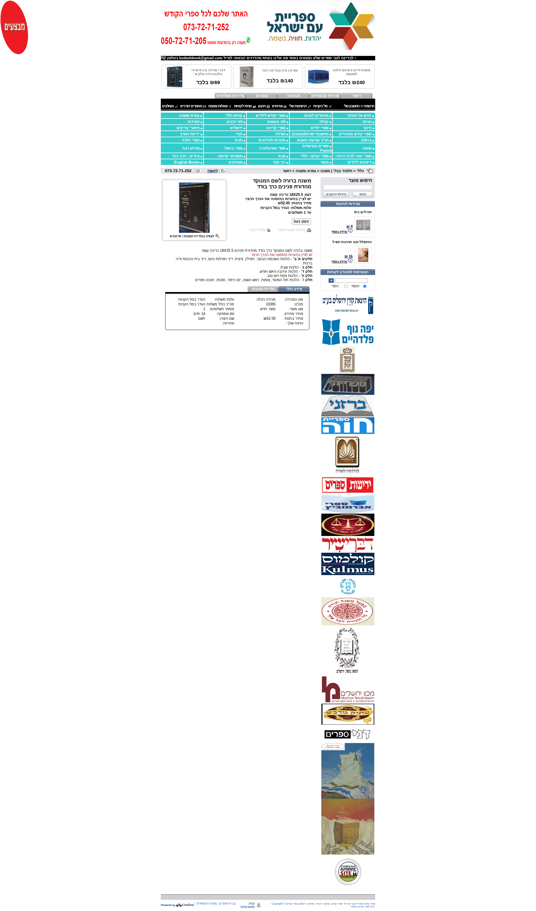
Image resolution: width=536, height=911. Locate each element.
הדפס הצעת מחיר (291, 230)
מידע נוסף (340, 232)
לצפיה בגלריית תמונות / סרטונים (192, 236)
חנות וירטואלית (206, 903)
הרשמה (368, 106)
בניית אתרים (227, 903)
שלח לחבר (256, 230)
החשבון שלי (352, 106)
